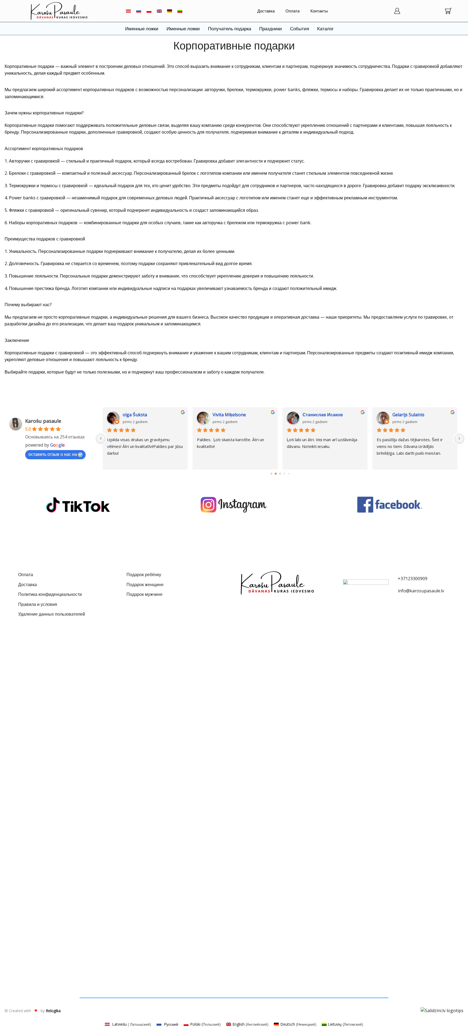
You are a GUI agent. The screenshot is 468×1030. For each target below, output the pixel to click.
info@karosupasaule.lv (421, 591)
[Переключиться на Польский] (149, 11)
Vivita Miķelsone (229, 415)
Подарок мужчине (144, 594)
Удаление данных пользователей (51, 614)
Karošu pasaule (43, 421)
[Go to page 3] (284, 473)
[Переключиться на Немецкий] (169, 11)
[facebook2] (390, 505)
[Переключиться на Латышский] (128, 11)
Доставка (266, 11)
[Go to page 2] (280, 474)
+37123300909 (412, 579)
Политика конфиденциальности (50, 594)
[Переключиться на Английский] (159, 11)
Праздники (270, 28)
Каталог (325, 28)
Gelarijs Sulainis (408, 415)
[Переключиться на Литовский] (180, 11)
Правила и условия (37, 604)
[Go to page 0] (271, 474)
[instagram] (234, 505)
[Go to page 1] (276, 474)
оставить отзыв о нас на (52, 454)
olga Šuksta (135, 415)
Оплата (292, 11)
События (299, 28)
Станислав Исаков (323, 415)
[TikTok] (78, 505)
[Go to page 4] (288, 473)
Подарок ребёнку (143, 574)
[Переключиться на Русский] (139, 11)
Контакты (319, 11)
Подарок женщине (145, 584)
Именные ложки (141, 28)
